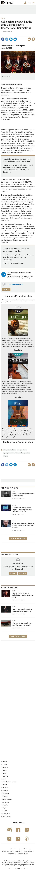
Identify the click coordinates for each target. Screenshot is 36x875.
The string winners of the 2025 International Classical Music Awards (23, 526)
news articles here (15, 84)
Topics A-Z (18, 851)
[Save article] (33, 39)
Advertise (5, 802)
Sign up (6, 289)
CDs (7, 302)
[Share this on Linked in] (11, 39)
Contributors (25, 849)
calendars (12, 302)
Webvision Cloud (22, 869)
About (4, 811)
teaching (27, 300)
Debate (4, 785)
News (3, 18)
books (32, 300)
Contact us (6, 813)
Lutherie (5, 776)
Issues (4, 770)
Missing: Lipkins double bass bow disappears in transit (22, 624)
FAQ (27, 853)
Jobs (4, 779)
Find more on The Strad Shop (18, 441)
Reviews (5, 790)
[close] (34, 35)
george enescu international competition (16, 453)
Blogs (14, 505)
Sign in (9, 35)
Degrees (5, 808)
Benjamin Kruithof (9, 450)
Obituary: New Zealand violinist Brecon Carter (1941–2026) (23, 595)
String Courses (7, 799)
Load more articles (18, 538)
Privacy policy (12, 853)
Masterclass (6, 816)
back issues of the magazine (26, 302)
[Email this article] (15, 39)
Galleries (5, 767)
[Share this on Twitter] (7, 39)
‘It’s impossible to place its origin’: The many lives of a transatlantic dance (22, 510)
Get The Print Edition (9, 782)
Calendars (18, 397)
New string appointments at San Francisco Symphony (22, 610)
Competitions (22, 450)
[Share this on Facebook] (2, 39)
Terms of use (28, 851)
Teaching (18, 350)
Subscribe (5, 793)
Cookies (20, 853)
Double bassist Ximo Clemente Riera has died (23, 495)
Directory (5, 787)
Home (4, 761)
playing (20, 300)
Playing (18, 306)
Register (22, 573)
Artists (4, 764)
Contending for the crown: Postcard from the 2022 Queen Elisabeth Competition (18, 257)
